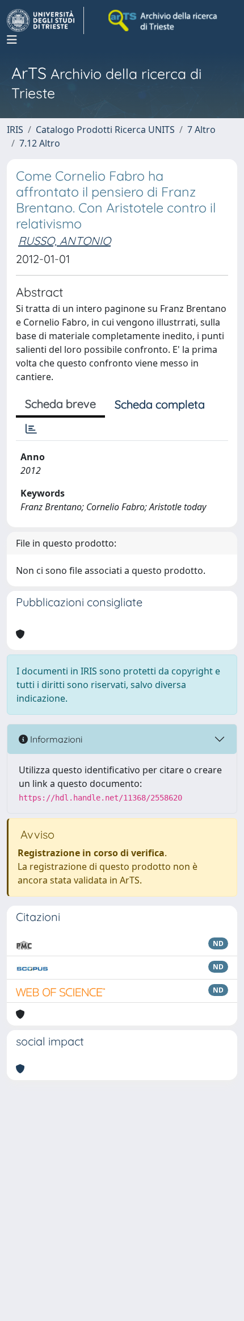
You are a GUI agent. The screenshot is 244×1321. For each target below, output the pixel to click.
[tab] (31, 429)
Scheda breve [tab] (60, 404)
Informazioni (55, 739)
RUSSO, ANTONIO (64, 241)
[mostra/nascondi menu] (12, 39)
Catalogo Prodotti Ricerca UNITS (105, 129)
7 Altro (201, 129)
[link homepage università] (163, 20)
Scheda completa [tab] (160, 404)
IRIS (15, 129)
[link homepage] (45, 20)
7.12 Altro (39, 143)
